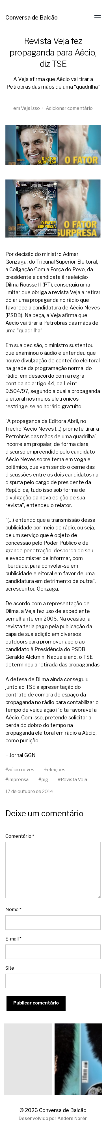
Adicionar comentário (69, 108)
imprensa (18, 779)
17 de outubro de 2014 (29, 791)
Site (9, 968)
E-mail (13, 939)
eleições (56, 769)
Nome (13, 909)
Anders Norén (72, 1118)
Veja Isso (30, 108)
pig (44, 779)
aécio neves (21, 769)
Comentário (19, 836)
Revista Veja (74, 779)
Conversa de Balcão (31, 17)
